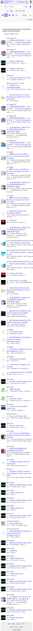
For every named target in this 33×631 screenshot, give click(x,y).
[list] (2, 15)
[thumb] (6, 15)
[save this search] (30, 6)
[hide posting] (13, 46)
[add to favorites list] (8, 40)
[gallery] (13, 15)
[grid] (9, 15)
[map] (16, 15)
